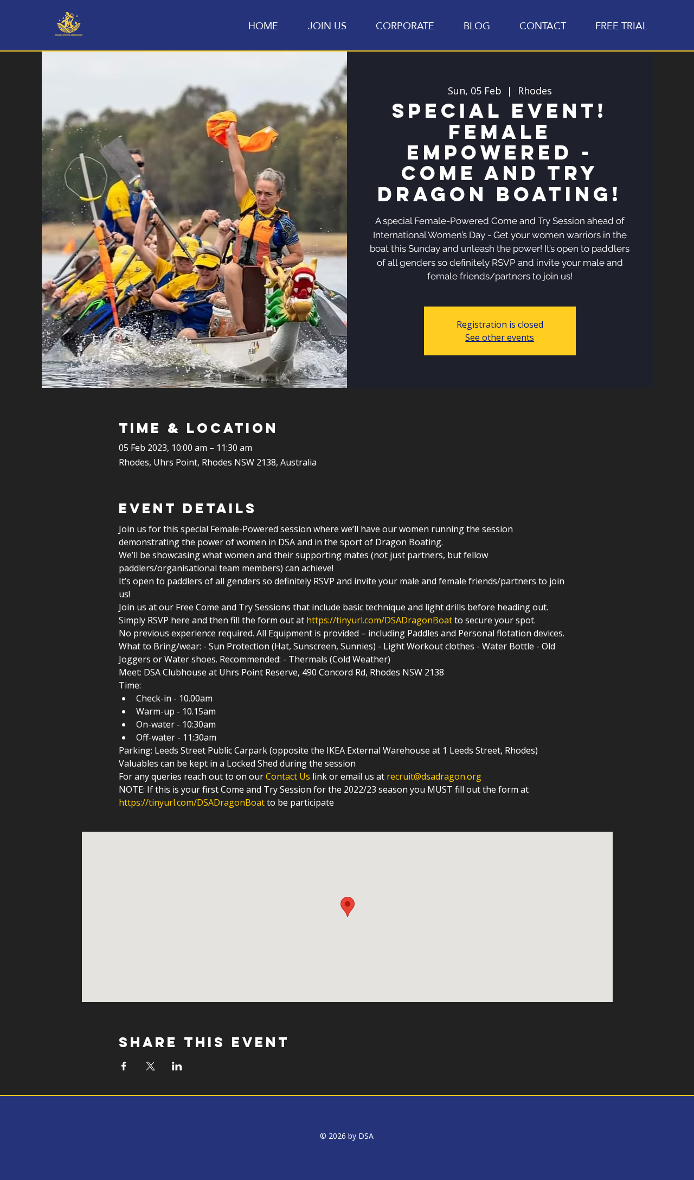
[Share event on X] (150, 1066)
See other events (499, 337)
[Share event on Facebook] (124, 1066)
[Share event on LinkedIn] (177, 1066)
